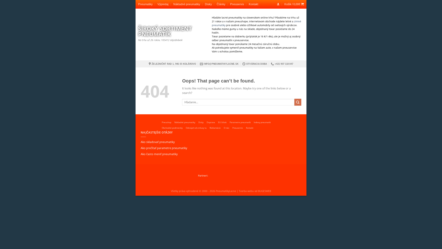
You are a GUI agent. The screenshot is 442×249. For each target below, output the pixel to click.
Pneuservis (237, 4)
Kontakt (253, 4)
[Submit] (297, 102)
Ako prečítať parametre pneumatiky (164, 148)
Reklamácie (215, 127)
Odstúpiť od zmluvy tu (196, 127)
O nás (226, 127)
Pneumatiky (145, 4)
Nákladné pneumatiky (186, 4)
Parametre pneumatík (240, 122)
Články (221, 4)
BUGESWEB (264, 191)
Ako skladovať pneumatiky (158, 142)
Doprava (211, 122)
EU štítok (222, 122)
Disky (208, 4)
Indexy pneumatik (262, 122)
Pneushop (166, 122)
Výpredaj (163, 4)
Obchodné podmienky (172, 127)
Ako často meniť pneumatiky (159, 154)
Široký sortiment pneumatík (165, 31)
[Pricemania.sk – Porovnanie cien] (235, 175)
